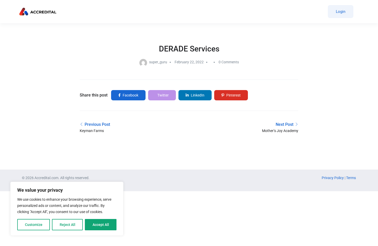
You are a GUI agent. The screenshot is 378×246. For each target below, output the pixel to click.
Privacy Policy (333, 178)
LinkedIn (197, 95)
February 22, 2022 (189, 62)
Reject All (67, 225)
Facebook (130, 95)
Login (340, 11)
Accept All (101, 225)
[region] (66, 209)
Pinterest (233, 95)
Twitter (163, 95)
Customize (33, 225)
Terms (351, 178)
